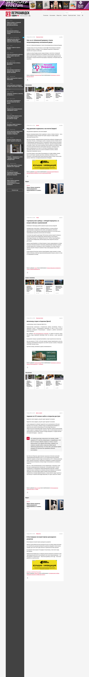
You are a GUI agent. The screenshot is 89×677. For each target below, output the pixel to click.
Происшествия (72, 15)
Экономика (52, 15)
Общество (59, 15)
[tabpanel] (29, 94)
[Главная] (8, 16)
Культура (28, 185)
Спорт (78, 15)
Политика (45, 15)
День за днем (39, 413)
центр (39, 572)
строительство (34, 572)
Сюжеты (65, 15)
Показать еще (15, 190)
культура (29, 572)
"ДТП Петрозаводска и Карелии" (41, 333)
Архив (37, 125)
